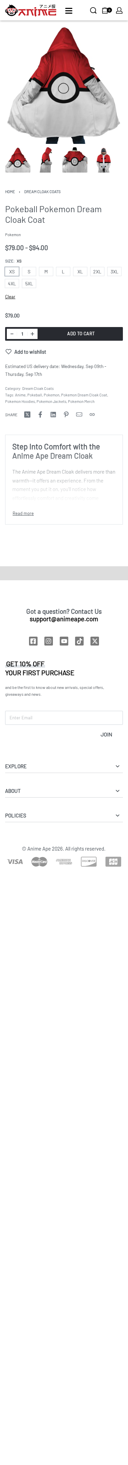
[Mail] (79, 414)
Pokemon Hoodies (20, 401)
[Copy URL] (92, 414)
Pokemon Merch (81, 401)
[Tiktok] (79, 641)
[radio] (12, 271)
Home (10, 191)
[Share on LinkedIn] (53, 414)
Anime (20, 395)
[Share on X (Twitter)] (27, 414)
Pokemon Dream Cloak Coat (84, 395)
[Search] (93, 10)
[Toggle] (23, 513)
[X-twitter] (94, 641)
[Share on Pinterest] (66, 414)
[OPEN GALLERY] (64, 85)
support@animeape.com (64, 619)
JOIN (106, 734)
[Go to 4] (103, 160)
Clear (10, 296)
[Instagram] (48, 641)
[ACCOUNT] (119, 10)
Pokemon (51, 395)
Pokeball (34, 395)
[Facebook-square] (33, 641)
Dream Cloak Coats (42, 191)
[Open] (69, 11)
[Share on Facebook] (40, 414)
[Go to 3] (75, 160)
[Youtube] (64, 641)
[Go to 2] (46, 160)
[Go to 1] (17, 160)
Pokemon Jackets (51, 401)
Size (9, 260)
